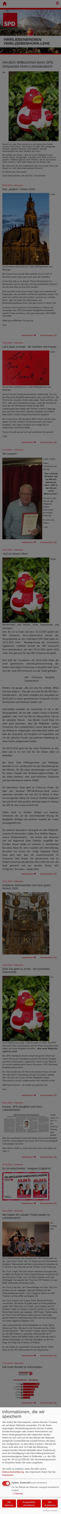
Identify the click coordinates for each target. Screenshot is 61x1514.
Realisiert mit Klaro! (50, 1511)
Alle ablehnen (9, 1503)
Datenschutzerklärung (13, 1472)
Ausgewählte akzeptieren (29, 1503)
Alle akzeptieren (50, 1503)
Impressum (7, 1475)
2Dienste (17, 1493)
